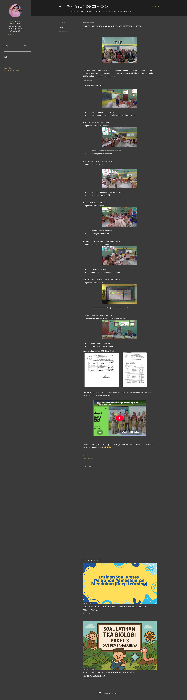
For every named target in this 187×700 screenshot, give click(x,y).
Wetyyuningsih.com (88, 6)
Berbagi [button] (62, 22)
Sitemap (79, 12)
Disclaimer (125, 12)
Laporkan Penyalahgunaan (11, 69)
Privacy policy (112, 12)
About (101, 12)
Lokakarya (63, 31)
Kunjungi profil (15, 35)
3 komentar (93, 680)
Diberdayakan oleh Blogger (110, 693)
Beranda (71, 12)
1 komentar (92, 614)
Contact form (91, 12)
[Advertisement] (120, 539)
